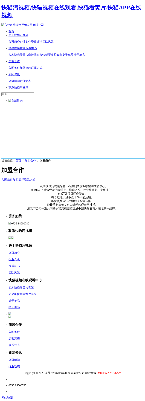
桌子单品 (68, 54)
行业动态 (25, 80)
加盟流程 (25, 67)
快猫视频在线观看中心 (22, 48)
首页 (11, 31)
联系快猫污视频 (18, 87)
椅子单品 (79, 54)
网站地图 (7, 397)
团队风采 (48, 41)
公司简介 (14, 41)
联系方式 (36, 67)
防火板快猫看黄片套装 (48, 54)
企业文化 (25, 41)
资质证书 (36, 41)
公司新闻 (14, 80)
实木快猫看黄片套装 (21, 54)
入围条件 (14, 67)
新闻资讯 (14, 74)
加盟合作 (14, 61)
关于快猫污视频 (18, 35)
